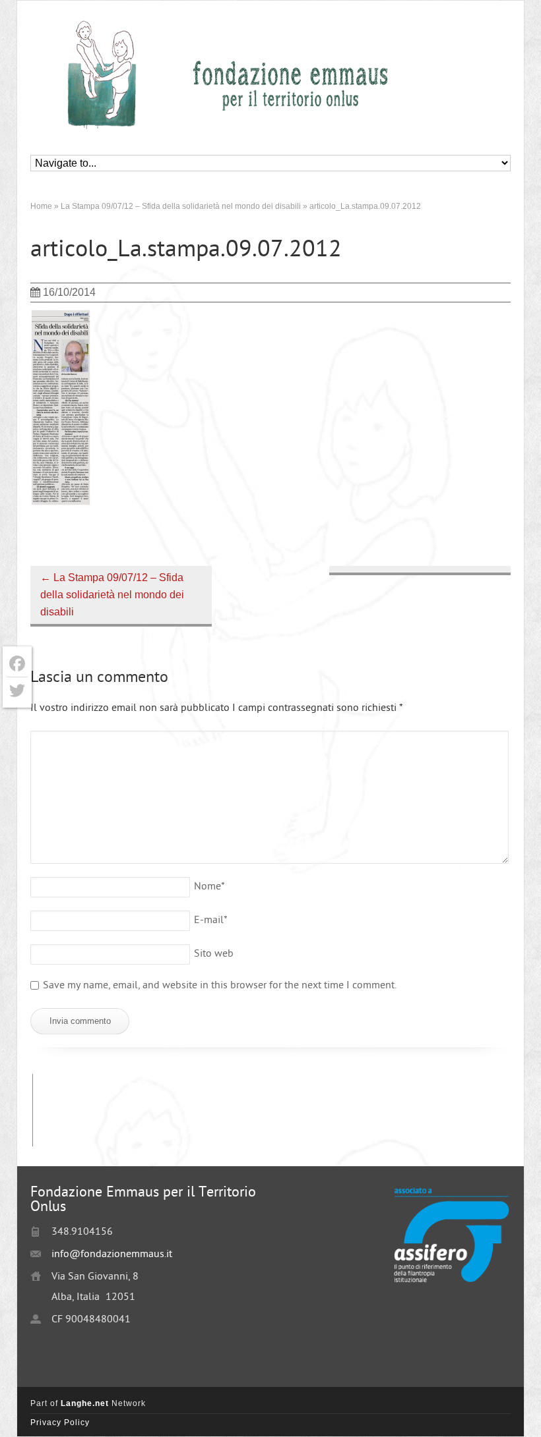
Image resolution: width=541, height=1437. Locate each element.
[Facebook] (17, 663)
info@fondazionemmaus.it (111, 1255)
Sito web (214, 954)
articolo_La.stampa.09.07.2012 (186, 250)
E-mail (211, 921)
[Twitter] (17, 690)
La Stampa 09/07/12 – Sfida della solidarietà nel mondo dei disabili (112, 594)
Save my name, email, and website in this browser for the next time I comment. (220, 986)
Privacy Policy (60, 1422)
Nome (209, 887)
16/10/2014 (69, 292)
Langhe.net (85, 1403)
